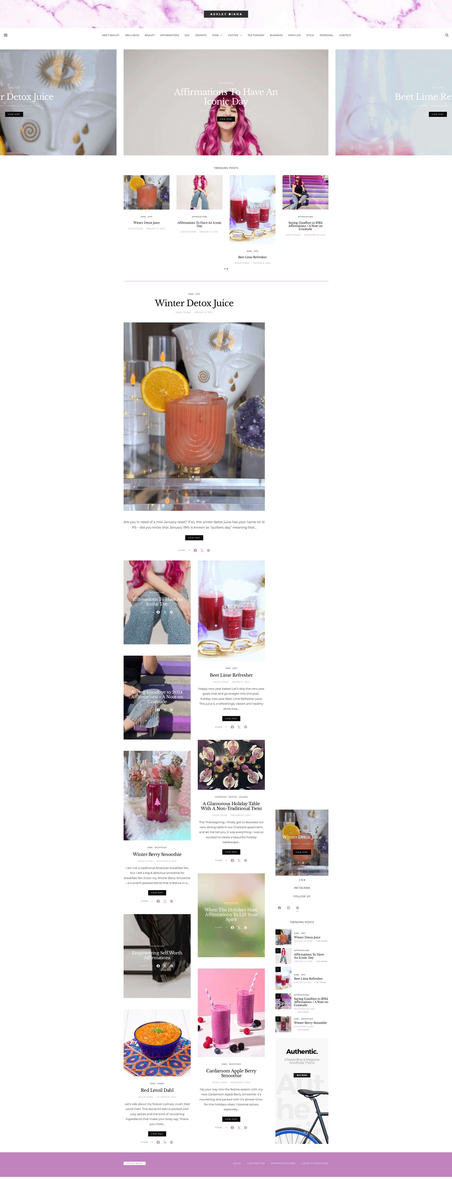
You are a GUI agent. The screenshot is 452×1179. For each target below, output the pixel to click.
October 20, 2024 (166, 1097)
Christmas (221, 797)
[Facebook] (279, 909)
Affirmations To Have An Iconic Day (226, 97)
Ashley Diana (207, 110)
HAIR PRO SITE (256, 1163)
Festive (233, 35)
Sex (187, 35)
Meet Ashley (111, 35)
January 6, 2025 (261, 263)
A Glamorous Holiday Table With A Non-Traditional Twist (231, 806)
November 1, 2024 (240, 1082)
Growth (201, 35)
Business (276, 35)
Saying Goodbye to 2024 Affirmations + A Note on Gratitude (305, 226)
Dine (215, 35)
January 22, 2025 (228, 110)
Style (310, 35)
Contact (345, 35)
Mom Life (294, 35)
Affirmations (169, 35)
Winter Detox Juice (146, 222)
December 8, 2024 (166, 861)
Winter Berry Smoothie (157, 854)
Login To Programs (314, 1163)
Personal (327, 35)
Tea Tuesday (256, 35)
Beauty (150, 35)
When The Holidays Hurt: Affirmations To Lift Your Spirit (231, 914)
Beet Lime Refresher (252, 257)
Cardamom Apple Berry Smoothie (231, 1073)
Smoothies (161, 847)
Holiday (243, 797)
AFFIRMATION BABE (283, 1163)
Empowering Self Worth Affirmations (157, 955)
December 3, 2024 (241, 815)
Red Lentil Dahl (157, 1090)
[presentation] (58, 102)
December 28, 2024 (314, 235)
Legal (237, 1163)
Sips (150, 217)
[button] (225, 269)
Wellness (132, 35)
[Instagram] (288, 909)
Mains (160, 1083)
